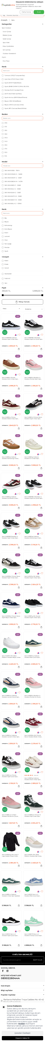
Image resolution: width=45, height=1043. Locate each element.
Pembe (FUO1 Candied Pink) (13, 90)
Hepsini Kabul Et (22, 1038)
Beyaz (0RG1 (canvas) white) (14, 105)
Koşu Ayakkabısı (8, 46)
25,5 (5, 130)
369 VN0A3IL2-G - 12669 (12, 189)
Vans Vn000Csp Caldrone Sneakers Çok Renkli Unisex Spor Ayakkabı (10, 497)
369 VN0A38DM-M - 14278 (13, 181)
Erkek (6, 264)
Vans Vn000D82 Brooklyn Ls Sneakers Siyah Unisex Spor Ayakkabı (10, 537)
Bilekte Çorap (7, 35)
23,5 (5, 145)
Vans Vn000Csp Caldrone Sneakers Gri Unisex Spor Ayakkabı (31, 457)
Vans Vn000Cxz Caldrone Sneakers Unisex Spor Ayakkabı (11, 895)
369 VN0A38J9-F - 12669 (12, 185)
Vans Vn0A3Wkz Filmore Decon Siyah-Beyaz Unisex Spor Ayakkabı (11, 616)
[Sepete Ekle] (19, 349)
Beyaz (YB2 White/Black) (12, 101)
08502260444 (10, 978)
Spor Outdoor (6, 28)
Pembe (6, 247)
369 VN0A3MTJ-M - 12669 (13, 196)
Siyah (6, 251)
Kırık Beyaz (8, 229)
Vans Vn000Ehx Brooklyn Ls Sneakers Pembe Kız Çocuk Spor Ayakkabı (32, 696)
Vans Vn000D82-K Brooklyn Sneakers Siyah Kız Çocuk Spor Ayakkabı (33, 338)
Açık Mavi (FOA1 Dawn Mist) (13, 79)
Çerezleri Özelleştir (22, 1033)
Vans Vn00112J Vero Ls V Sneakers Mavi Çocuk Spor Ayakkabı (32, 895)
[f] (3, 971)
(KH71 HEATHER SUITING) (13, 94)
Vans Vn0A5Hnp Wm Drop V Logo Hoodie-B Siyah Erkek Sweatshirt (10, 855)
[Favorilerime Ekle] (20, 335)
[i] (7, 971)
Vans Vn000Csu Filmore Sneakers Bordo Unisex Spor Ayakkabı (10, 417)
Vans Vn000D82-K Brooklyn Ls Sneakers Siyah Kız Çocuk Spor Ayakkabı (33, 497)
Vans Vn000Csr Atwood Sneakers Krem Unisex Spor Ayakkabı (10, 378)
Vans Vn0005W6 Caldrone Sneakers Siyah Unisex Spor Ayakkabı (10, 338)
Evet (39, 12)
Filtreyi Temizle (24, 302)
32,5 (5, 152)
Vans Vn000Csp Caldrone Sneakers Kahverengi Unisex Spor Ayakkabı (10, 457)
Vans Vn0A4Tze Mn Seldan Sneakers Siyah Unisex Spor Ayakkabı (32, 577)
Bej (5, 218)
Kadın (6, 260)
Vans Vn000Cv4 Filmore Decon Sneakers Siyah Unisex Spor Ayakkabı (33, 417)
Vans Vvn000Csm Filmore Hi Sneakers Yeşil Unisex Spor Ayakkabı (32, 815)
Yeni (5, 283)
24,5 (5, 141)
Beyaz (6, 222)
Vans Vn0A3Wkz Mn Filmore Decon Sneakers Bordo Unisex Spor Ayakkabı (33, 736)
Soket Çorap (7, 39)
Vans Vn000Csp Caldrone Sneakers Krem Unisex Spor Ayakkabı (32, 778)
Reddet (21, 1024)
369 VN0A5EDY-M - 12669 (13, 200)
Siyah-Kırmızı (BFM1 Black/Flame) (15, 97)
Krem (6, 233)
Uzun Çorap (7, 31)
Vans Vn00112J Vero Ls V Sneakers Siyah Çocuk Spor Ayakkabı (10, 934)
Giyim (4, 57)
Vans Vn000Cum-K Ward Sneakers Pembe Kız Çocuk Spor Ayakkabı (10, 815)
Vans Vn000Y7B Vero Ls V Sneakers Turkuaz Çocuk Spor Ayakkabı (33, 934)
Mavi (6, 240)
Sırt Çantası (6, 50)
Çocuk (6, 268)
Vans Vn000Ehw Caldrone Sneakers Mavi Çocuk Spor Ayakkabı (32, 656)
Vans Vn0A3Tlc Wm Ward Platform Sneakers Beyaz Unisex (11, 656)
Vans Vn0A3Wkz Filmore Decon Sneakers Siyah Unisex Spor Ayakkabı (11, 577)
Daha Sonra (26, 12)
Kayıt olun (37, 960)
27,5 (5, 148)
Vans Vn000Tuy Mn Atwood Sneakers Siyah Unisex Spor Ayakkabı (32, 616)
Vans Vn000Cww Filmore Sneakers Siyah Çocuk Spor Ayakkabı (10, 775)
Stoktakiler (8, 274)
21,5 (5, 126)
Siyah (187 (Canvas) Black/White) (15, 108)
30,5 (5, 137)
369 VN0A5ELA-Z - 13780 (13, 203)
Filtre (4, 308)
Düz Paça (6, 61)
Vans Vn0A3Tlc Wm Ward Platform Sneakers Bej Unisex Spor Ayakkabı (32, 855)
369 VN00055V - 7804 (12, 170)
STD (5, 123)
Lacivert (7, 236)
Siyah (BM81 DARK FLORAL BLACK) (16, 86)
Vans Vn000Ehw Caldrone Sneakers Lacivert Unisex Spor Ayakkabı (10, 736)
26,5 (5, 134)
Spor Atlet (6, 42)
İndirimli (7, 278)
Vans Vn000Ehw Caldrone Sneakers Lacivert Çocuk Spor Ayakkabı (10, 696)
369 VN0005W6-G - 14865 (13, 174)
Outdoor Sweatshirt (9, 53)
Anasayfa (4, 20)
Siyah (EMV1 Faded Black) (12, 83)
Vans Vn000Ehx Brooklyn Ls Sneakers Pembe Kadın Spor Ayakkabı (32, 378)
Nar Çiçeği (7, 244)
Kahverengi (8, 225)
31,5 (5, 156)
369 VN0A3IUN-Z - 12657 (12, 192)
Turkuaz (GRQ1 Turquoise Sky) (14, 75)
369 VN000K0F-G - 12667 (13, 178)
